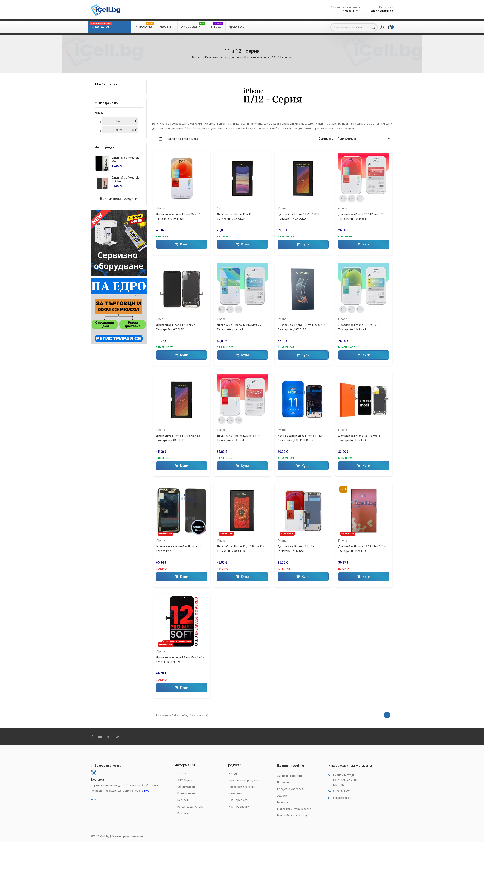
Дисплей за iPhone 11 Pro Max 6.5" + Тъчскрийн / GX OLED (180, 438)
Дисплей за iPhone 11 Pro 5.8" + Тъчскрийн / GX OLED (299, 216)
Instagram (109, 737)
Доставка (97, 779)
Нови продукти (238, 800)
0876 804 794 (350, 11)
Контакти (183, 813)
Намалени (235, 793)
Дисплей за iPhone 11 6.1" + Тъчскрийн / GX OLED (235, 216)
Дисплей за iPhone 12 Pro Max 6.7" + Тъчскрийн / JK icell (241, 327)
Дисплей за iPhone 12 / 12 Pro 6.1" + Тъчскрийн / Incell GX (362, 549)
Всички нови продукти (118, 199)
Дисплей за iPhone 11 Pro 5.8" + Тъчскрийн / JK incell (359, 327)
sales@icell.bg (382, 11)
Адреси (282, 795)
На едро (234, 773)
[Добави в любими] (203, 156)
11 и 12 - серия (106, 84)
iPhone (160, 208)
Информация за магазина (350, 765)
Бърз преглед (203, 171)
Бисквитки (184, 800)
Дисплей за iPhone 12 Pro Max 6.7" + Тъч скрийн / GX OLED (302, 327)
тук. (146, 790)
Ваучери (283, 802)
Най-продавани (239, 806)
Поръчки (283, 782)
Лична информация (290, 775)
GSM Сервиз (185, 780)
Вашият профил (290, 765)
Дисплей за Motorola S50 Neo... (126, 179)
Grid (154, 139)
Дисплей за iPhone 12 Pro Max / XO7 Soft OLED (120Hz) (180, 659)
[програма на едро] (119, 311)
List (160, 139)
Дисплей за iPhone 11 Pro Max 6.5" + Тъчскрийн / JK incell (180, 216)
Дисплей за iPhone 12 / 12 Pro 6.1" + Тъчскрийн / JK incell (362, 216)
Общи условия (186, 786)
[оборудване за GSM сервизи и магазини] (119, 243)
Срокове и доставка (242, 786)
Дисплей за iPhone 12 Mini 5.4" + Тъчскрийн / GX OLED (177, 327)
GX (218, 208)
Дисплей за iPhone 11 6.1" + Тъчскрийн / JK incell (296, 549)
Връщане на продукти (243, 780)
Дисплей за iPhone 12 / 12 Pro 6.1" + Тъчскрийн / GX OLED (240, 549)
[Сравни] (203, 163)
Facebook (92, 737)
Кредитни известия (290, 789)
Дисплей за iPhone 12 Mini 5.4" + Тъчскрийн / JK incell (238, 438)
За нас (181, 773)
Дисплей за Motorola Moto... (126, 159)
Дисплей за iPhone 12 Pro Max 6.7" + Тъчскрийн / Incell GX (362, 438)
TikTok (118, 737)
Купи (183, 244)
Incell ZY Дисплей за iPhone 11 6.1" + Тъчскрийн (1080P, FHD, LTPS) (302, 438)
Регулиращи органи (190, 806)
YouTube (100, 737)
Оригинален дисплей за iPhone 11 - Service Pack (179, 549)
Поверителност (187, 793)
